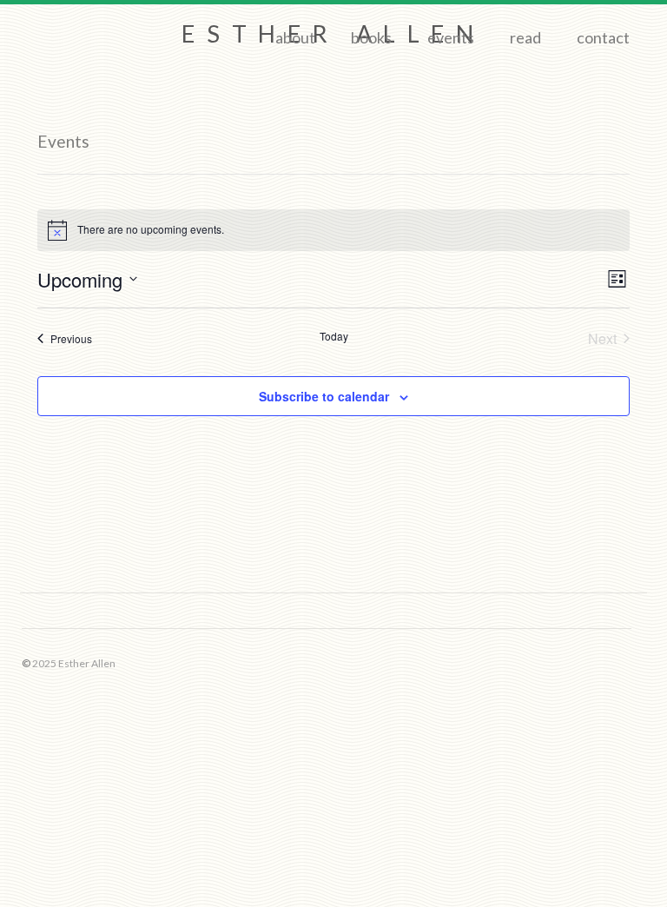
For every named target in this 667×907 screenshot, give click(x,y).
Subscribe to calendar (324, 396)
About (295, 37)
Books (371, 37)
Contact (603, 37)
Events (450, 37)
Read (525, 37)
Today (334, 336)
